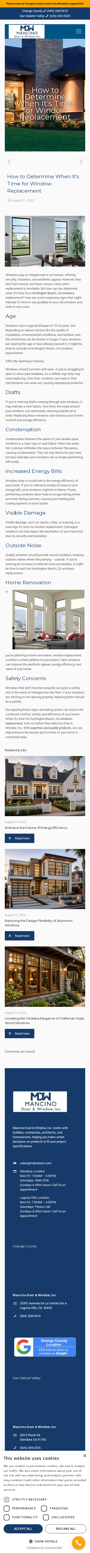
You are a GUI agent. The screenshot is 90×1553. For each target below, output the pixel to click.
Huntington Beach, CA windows (53, 293)
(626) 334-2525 (59, 16)
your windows (33, 374)
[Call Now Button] (78, 1542)
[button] (45, 1541)
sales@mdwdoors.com (35, 1163)
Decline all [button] (65, 1529)
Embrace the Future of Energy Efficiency (36, 828)
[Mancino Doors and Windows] (26, 31)
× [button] (84, 1456)
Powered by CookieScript (45, 1548)
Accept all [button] (23, 1529)
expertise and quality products (50, 728)
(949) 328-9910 (57, 11)
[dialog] (45, 1502)
